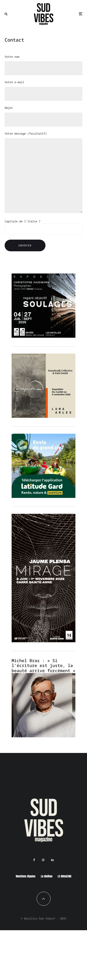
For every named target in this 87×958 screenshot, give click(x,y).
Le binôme (46, 876)
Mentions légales (25, 876)
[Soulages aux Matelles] (43, 336)
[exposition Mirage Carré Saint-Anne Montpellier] (43, 641)
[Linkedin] (52, 860)
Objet (9, 108)
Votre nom (12, 57)
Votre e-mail (14, 82)
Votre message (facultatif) (26, 133)
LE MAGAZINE (64, 876)
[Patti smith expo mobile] (43, 416)
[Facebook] (34, 860)
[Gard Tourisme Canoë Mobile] (43, 496)
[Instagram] (43, 860)
